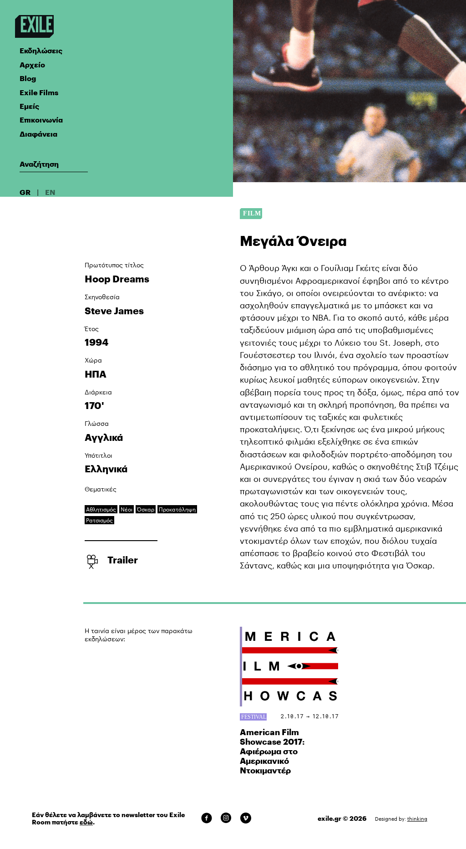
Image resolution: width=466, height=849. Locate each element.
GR (25, 192)
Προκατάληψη (177, 509)
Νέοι (126, 509)
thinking (417, 819)
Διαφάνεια (38, 133)
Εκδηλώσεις (41, 50)
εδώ (86, 822)
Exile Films (39, 92)
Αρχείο (32, 64)
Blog (28, 78)
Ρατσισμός (99, 520)
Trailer (122, 559)
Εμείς (29, 106)
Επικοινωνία (41, 119)
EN (50, 192)
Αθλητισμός (101, 509)
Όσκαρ (145, 509)
